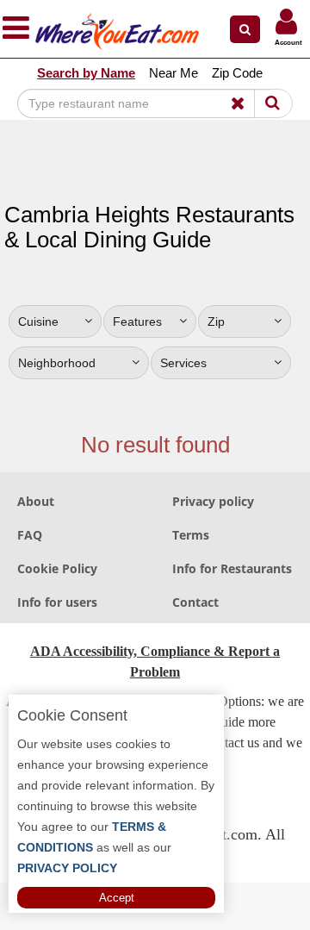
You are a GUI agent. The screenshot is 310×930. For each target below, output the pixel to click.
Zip (216, 321)
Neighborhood (57, 363)
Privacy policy (213, 501)
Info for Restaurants (232, 568)
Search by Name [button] (86, 73)
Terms (190, 535)
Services (183, 363)
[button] (245, 29)
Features (137, 321)
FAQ (29, 535)
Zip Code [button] (237, 73)
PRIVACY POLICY (67, 868)
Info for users (57, 602)
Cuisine (38, 321)
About (35, 501)
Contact (195, 602)
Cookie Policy (57, 568)
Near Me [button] (173, 73)
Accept (116, 897)
